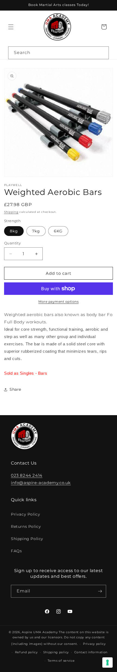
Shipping (11, 212)
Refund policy (26, 652)
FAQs (16, 550)
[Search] (103, 53)
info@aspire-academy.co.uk (41, 482)
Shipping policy (56, 652)
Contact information (90, 652)
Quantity (12, 243)
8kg (14, 231)
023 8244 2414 (26, 475)
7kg (36, 231)
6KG (58, 231)
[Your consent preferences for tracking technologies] (107, 662)
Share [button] (15, 389)
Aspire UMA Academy (40, 632)
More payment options (58, 301)
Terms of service (61, 660)
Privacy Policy (25, 514)
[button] (11, 27)
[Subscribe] (100, 591)
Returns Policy (26, 526)
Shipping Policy (27, 538)
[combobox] (58, 53)
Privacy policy (94, 644)
